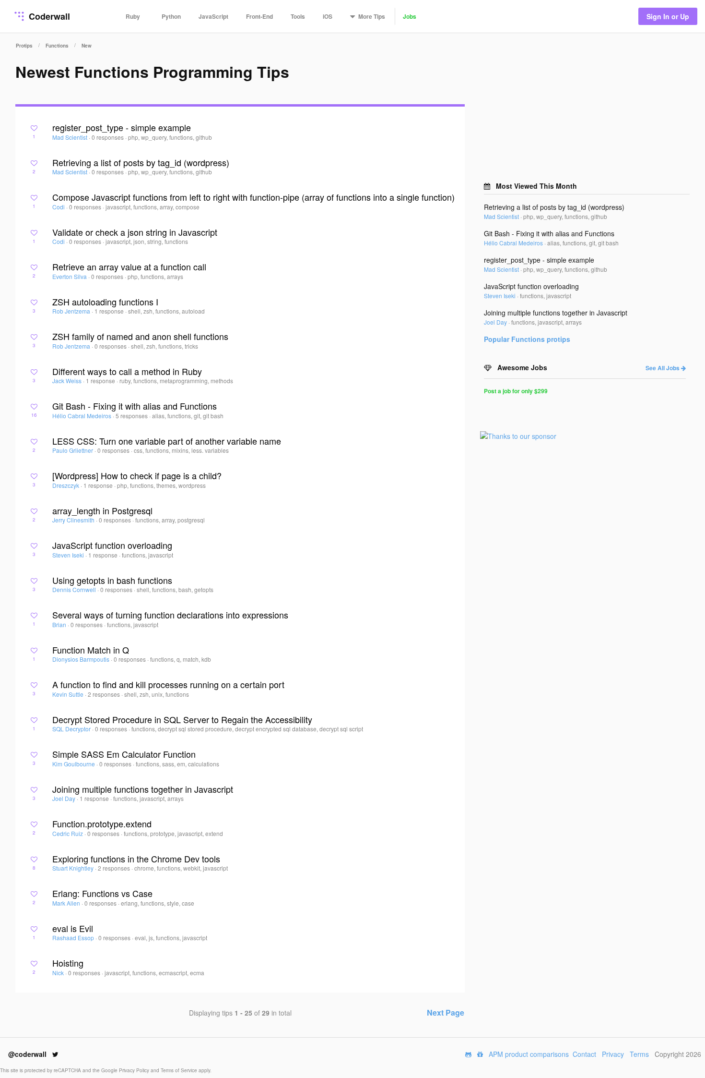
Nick (58, 973)
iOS (327, 16)
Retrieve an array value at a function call (129, 266)
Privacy (613, 1054)
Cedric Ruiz (68, 833)
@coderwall (28, 1054)
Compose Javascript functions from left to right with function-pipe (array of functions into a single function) (253, 197)
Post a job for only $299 (516, 391)
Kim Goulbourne (74, 764)
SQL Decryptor (72, 729)
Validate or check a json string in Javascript (134, 232)
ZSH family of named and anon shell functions (140, 336)
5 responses (132, 416)
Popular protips (527, 339)
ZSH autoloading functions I (105, 301)
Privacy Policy (135, 1070)
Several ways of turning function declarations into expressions (170, 614)
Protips (24, 45)
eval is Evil (72, 928)
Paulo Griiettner (73, 450)
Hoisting (67, 963)
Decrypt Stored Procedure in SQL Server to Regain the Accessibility (182, 719)
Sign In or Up (667, 16)
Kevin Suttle (68, 694)
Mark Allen (67, 903)
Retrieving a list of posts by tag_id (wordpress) (140, 162)
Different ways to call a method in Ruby (127, 371)
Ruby (133, 16)
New (87, 45)
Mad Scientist (70, 137)
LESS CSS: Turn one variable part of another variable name (166, 441)
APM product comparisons (529, 1054)
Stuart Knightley (73, 868)
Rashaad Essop (73, 937)
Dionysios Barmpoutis (81, 659)
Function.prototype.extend (102, 823)
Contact (584, 1054)
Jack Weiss (67, 380)
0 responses (108, 137)
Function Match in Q (90, 649)
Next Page (445, 1012)
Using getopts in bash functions (112, 580)
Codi (59, 207)
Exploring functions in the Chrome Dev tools (136, 858)
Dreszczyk (66, 485)
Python (171, 16)
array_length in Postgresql (102, 510)
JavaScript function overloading (112, 545)
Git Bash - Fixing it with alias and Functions (134, 406)
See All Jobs (663, 367)
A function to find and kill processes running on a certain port (168, 684)
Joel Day (64, 798)
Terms (639, 1054)
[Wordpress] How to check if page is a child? (137, 475)
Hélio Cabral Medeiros (82, 416)
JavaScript (213, 16)
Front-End (259, 16)
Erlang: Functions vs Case (102, 893)
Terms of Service (180, 1070)
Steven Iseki (68, 555)
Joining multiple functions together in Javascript (142, 789)
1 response (109, 311)
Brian (60, 624)
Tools (298, 16)
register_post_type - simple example (121, 127)
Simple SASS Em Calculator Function (124, 754)
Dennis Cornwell (74, 589)
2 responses (104, 694)
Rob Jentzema (72, 311)
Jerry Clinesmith (74, 520)
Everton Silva (70, 276)
